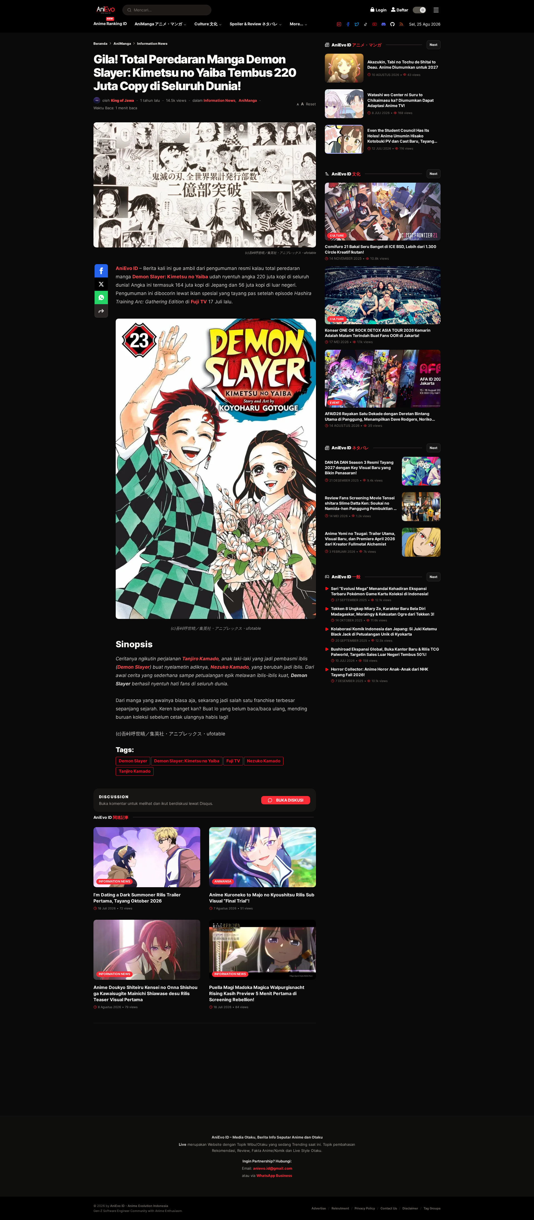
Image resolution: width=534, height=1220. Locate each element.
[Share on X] (101, 284)
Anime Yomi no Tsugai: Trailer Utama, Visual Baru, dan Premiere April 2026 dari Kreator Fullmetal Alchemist (360, 539)
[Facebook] (348, 24)
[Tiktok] (366, 24)
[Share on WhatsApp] (101, 297)
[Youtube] (374, 24)
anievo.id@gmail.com (272, 1168)
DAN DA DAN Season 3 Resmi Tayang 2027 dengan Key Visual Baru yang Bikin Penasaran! (359, 467)
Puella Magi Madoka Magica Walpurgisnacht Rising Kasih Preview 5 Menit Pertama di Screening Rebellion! (256, 994)
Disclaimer (410, 1208)
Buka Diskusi (289, 800)
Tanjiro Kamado (200, 658)
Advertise (319, 1208)
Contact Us (388, 1208)
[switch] (419, 10)
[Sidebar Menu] (436, 10)
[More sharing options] (101, 311)
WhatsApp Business (274, 1175)
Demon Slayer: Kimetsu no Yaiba (170, 276)
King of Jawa (122, 100)
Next (433, 45)
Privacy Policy (365, 1208)
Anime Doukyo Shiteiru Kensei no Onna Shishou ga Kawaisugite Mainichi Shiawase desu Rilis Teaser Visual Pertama (145, 994)
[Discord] (383, 24)
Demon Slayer (133, 667)
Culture (337, 235)
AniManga (122, 43)
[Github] (392, 24)
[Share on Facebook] (101, 270)
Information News (152, 43)
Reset (311, 104)
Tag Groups (432, 1208)
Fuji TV (199, 301)
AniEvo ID (127, 268)
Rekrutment (340, 1208)
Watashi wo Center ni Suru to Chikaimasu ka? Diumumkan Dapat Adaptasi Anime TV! (400, 100)
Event (335, 402)
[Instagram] (339, 24)
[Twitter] (357, 24)
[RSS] (401, 24)
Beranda (100, 43)
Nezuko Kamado (230, 667)
